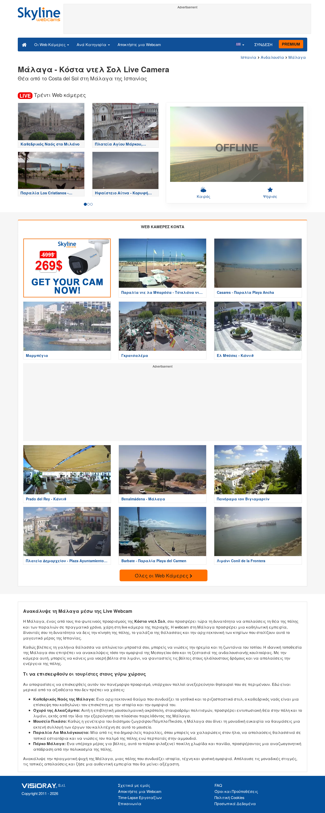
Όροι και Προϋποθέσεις (236, 791)
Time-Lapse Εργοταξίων (140, 797)
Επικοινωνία (129, 803)
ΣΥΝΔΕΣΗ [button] (263, 44)
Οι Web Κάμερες (50, 44)
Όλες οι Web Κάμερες (162, 575)
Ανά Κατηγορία (92, 44)
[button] (240, 44)
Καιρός (203, 196)
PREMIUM (291, 44)
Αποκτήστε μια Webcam (139, 44)
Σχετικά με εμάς (134, 785)
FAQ (218, 785)
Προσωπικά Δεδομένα (235, 803)
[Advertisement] (187, 22)
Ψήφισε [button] (270, 196)
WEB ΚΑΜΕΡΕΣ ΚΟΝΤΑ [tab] (162, 226)
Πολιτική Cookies (230, 797)
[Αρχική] (24, 44)
